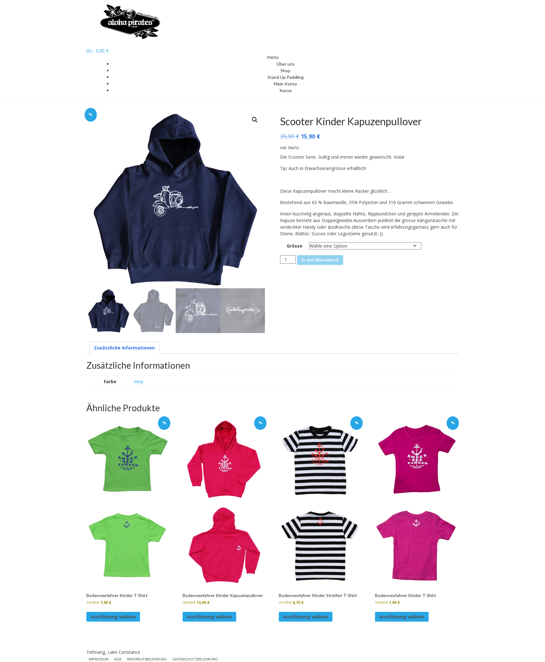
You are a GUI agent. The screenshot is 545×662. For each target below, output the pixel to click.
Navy (138, 381)
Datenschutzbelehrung (195, 659)
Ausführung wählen (113, 617)
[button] (255, 120)
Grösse (294, 246)
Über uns (286, 64)
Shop (285, 70)
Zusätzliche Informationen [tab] (124, 348)
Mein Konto (285, 83)
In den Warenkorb (320, 259)
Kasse (285, 90)
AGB (117, 659)
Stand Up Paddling (285, 77)
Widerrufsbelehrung (147, 659)
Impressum (98, 659)
